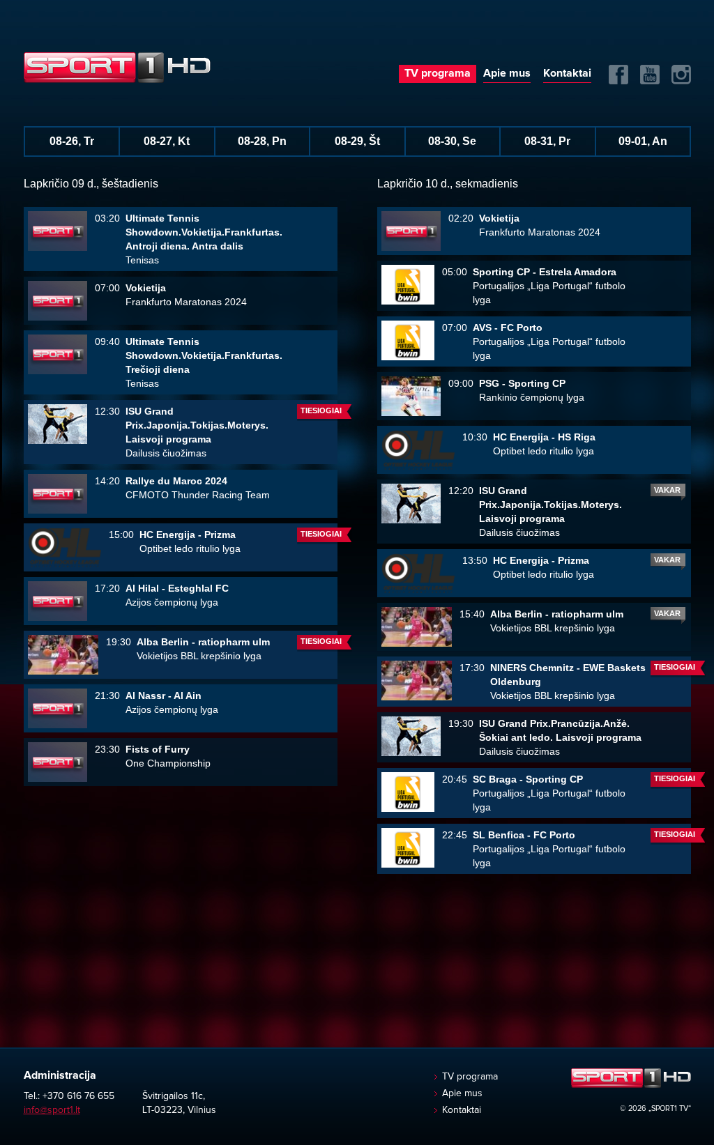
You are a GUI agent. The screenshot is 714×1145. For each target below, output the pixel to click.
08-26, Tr (72, 141)
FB (618, 74)
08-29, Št (357, 141)
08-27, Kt (167, 141)
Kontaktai (567, 73)
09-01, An (642, 141)
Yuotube (650, 74)
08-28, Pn (262, 141)
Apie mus (507, 73)
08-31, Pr (547, 141)
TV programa (437, 73)
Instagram (681, 74)
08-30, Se (452, 141)
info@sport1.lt (52, 1110)
